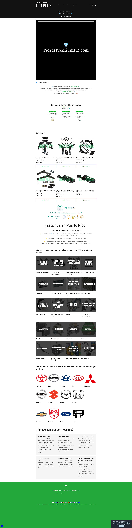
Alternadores (54, 339)
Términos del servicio (76, 504)
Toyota (37, 386)
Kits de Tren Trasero (87, 272)
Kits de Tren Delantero (42, 272)
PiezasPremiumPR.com (75, 86)
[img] (66, 107)
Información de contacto (91, 504)
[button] (57, 4)
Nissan (38, 402)
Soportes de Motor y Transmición (86, 315)
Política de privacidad (67, 504)
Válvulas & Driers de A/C (73, 293)
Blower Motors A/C (41, 314)
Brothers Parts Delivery (43, 504)
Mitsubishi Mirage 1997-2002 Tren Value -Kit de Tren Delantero (45, 191)
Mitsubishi (87, 386)
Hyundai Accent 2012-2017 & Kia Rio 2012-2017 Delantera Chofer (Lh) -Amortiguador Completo (85, 192)
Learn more (126, 524)
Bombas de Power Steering (56, 359)
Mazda (62, 402)
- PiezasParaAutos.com (51, 504)
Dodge (50, 422)
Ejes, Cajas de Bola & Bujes (57, 315)
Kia (73, 386)
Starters (68, 339)
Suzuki (50, 402)
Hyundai (62, 386)
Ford (61, 422)
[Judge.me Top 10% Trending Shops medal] (82, 217)
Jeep (73, 422)
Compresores (39, 293)
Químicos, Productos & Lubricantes (72, 359)
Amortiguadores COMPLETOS (55, 273)
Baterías (83, 339)
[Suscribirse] (76, 493)
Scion (49, 386)
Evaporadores (85, 293)
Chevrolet (38, 422)
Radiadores (39, 339)
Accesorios (84, 358)
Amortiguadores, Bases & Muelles (73, 273)
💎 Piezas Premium (41, 82)
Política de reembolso (59, 504)
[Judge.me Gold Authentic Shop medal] (68, 217)
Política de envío (83, 504)
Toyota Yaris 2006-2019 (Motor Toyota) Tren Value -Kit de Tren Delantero (85, 158)
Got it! (121, 526)
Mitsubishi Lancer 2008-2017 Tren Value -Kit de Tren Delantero (66, 158)
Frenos (68, 314)
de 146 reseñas (65, 108)
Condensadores (55, 293)
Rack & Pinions (40, 358)
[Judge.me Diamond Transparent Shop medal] (64, 217)
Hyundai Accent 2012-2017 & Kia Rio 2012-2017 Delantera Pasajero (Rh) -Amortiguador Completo (65, 192)
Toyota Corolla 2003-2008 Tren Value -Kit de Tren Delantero (45, 158)
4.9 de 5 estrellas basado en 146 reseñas (69, 212)
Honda (74, 402)
